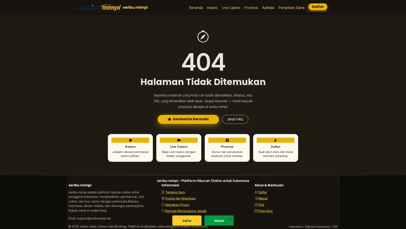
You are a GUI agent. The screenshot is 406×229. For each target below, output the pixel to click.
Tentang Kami (175, 192)
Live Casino (231, 8)
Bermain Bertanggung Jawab (186, 211)
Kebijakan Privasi (177, 205)
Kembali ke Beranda (191, 119)
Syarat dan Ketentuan (180, 198)
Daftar (318, 6)
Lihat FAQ (235, 119)
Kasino (212, 8)
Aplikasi (268, 8)
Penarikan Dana (291, 8)
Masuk (263, 198)
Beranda (196, 8)
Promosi (251, 8)
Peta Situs (265, 211)
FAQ (261, 205)
